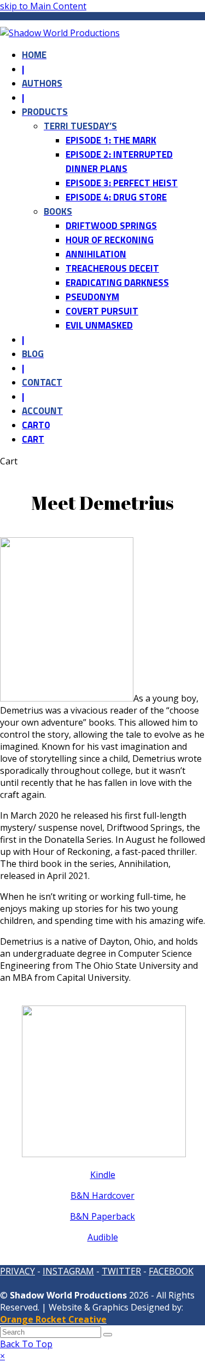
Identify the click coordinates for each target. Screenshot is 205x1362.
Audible (102, 1237)
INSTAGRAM (68, 1271)
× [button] (2, 1356)
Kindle (102, 1175)
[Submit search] (107, 1334)
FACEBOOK (171, 1271)
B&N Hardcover (102, 1195)
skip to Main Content (43, 6)
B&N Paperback (102, 1216)
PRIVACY (17, 1271)
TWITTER (121, 1271)
